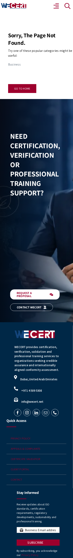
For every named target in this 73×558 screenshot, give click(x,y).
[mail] (45, 412)
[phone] (55, 412)
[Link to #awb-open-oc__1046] (67, 6)
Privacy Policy (29, 555)
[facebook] (17, 412)
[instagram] (27, 412)
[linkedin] (36, 412)
